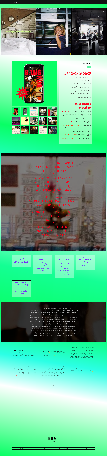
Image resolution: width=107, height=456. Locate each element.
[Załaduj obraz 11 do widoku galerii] (16, 130)
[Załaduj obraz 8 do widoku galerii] (34, 121)
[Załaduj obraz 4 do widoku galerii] (43, 111)
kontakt (21, 448)
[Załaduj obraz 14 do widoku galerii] (43, 130)
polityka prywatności (64, 448)
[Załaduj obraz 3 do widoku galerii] (34, 111)
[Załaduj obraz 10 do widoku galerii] (52, 121)
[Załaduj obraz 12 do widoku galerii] (25, 130)
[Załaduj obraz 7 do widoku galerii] (25, 121)
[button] (93, 2)
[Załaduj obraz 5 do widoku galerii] (52, 111)
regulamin (85, 448)
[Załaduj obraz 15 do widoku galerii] (52, 130)
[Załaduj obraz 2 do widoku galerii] (25, 111)
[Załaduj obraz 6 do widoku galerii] (16, 121)
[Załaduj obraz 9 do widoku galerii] (43, 121)
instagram (42, 448)
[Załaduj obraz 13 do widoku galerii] (34, 130)
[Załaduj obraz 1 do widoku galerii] (16, 111)
